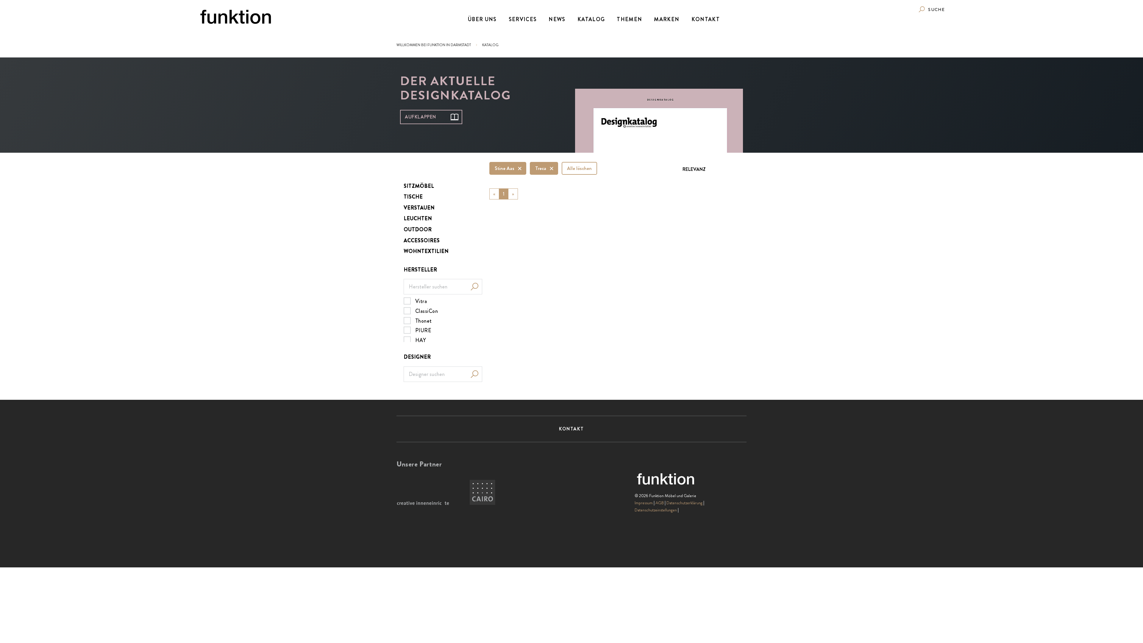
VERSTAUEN (419, 208)
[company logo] (235, 17)
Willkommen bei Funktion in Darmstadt (433, 45)
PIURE (423, 330)
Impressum (644, 503)
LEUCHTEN (418, 218)
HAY (420, 340)
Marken (666, 19)
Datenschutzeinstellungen (656, 510)
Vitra (421, 301)
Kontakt (705, 19)
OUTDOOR (418, 229)
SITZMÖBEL (419, 186)
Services (523, 19)
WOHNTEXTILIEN (426, 251)
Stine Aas (504, 168)
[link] (931, 9)
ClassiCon (426, 310)
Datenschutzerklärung (684, 503)
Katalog (591, 19)
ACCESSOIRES (422, 240)
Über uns (482, 19)
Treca (540, 168)
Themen (629, 19)
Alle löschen (579, 168)
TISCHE (413, 197)
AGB (659, 503)
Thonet (423, 320)
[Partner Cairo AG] (482, 492)
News (557, 19)
